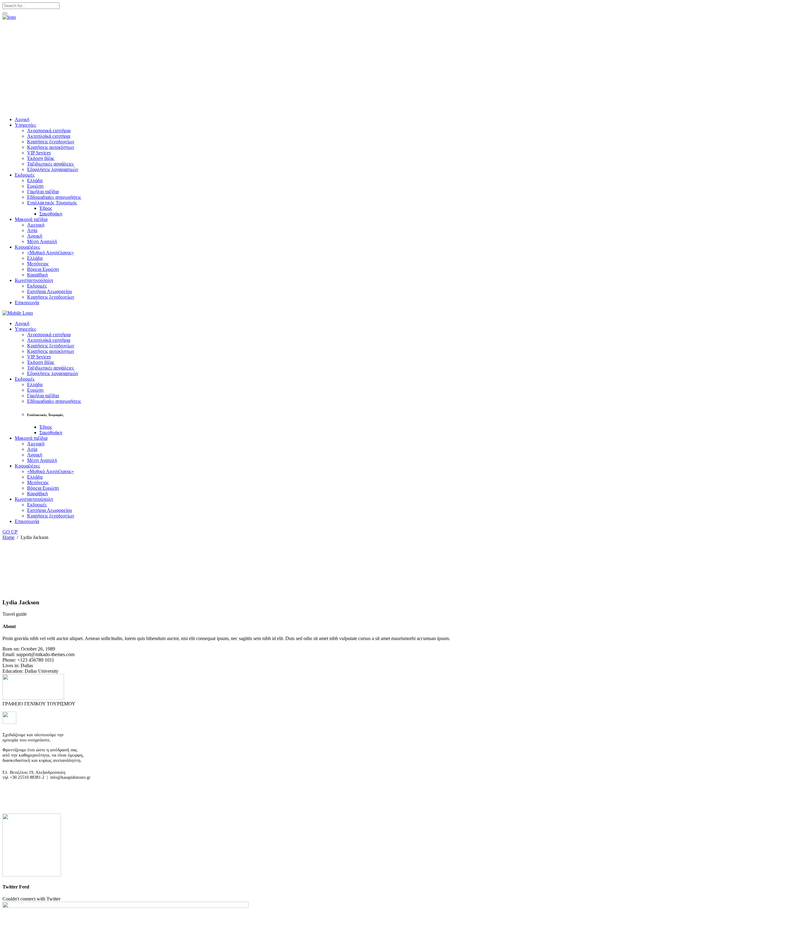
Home (8, 537)
